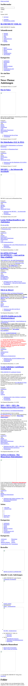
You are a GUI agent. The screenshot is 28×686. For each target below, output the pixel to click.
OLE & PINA (4, 149)
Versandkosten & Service (12, 638)
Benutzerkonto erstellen (9, 20)
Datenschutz (9, 641)
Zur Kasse (6, 17)
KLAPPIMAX (4, 279)
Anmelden (6, 19)
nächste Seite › (7, 515)
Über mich (9, 634)
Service (5, 637)
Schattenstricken (7, 53)
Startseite (6, 33)
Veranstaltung (7, 70)
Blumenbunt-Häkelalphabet (7, 494)
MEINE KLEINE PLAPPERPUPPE (12, 571)
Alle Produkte (7, 54)
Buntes (5, 40)
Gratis (5, 37)
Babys (2, 158)
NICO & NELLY (7, 290)
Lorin (2, 240)
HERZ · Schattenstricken (9, 606)
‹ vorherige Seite (7, 508)
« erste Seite (6, 507)
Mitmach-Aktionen (8, 66)
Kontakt (5, 41)
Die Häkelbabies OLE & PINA (12, 142)
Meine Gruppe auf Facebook (10, 649)
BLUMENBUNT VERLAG (11, 24)
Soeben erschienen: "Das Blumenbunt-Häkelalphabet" (12, 456)
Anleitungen (6, 60)
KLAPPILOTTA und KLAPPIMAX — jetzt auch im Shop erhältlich (12, 255)
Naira (2, 132)
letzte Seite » (7, 517)
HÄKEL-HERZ (7, 603)
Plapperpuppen (4, 131)
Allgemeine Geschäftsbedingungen (15, 640)
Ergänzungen (4, 127)
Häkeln (5, 50)
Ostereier (3, 394)
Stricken (5, 51)
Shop (5, 36)
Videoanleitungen (8, 38)
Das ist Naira (6, 90)
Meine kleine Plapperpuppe (7, 130)
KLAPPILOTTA (5, 277)
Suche (2, 7)
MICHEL (3, 206)
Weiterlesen (11, 135)
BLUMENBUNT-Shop (21, 382)
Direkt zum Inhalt (5, 1)
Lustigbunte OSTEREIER (10, 579)
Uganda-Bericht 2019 (9, 68)
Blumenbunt (6, 62)
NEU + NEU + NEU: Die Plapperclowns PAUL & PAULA (13, 406)
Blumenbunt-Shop (13, 149)
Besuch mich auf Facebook (10, 647)
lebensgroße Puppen (5, 159)
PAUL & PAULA (5, 443)
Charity (5, 63)
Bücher (5, 47)
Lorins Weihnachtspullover (7, 242)
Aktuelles (6, 34)
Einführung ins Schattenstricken (8, 356)
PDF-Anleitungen (8, 49)
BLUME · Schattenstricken (10, 630)
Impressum (9, 636)
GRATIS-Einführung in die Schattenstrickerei (11, 317)
